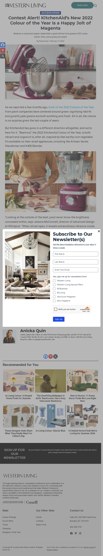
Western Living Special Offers (70, 285)
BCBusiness (62, 289)
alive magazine (63, 301)
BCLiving (61, 293)
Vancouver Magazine (66, 297)
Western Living (63, 281)
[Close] (98, 231)
